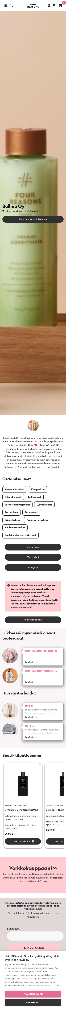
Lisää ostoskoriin (21, 841)
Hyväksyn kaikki (33, 994)
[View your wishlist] (53, 6)
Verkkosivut (33, 557)
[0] (60, 6)
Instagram (33, 567)
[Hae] (11, 6)
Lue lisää (57, 985)
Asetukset (33, 1002)
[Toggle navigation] (5, 5)
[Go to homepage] (33, 5)
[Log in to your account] (49, 5)
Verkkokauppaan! (33, 619)
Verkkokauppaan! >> (33, 868)
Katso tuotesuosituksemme (33, 219)
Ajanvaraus (33, 547)
